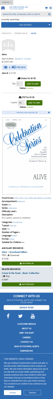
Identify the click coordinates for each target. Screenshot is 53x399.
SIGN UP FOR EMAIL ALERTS (26, 346)
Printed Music (21, 33)
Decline (32, 392)
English (14, 236)
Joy (15, 225)
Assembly (47, 198)
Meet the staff (26, 333)
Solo (26, 198)
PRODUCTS (6, 33)
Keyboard (21, 201)
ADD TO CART (33, 84)
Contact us (26, 342)
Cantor (21, 198)
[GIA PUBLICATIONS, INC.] (3, 7)
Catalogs (6, 2)
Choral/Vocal (17, 222)
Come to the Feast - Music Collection (20, 273)
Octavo (12, 239)
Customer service (26, 324)
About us (26, 328)
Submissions (26, 351)
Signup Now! (26, 307)
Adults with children (35, 198)
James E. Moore (22, 58)
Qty (14, 83)
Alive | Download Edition (14, 252)
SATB (16, 198)
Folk (8, 229)
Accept (13, 392)
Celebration (12, 208)
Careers (26, 337)
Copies (14, 102)
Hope (11, 225)
